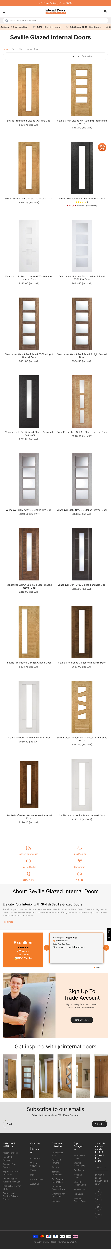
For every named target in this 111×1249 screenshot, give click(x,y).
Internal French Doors (80, 1183)
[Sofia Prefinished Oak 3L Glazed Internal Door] (82, 401)
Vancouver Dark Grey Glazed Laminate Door (82, 584)
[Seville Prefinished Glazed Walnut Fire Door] (82, 632)
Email (99, 1167)
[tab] (4, 114)
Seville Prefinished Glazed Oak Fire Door (29, 120)
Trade (33, 1170)
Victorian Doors (78, 1176)
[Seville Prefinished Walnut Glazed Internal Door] (29, 785)
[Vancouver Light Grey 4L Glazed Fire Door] (29, 479)
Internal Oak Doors (79, 1157)
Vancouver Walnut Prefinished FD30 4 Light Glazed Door (29, 356)
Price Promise (79, 854)
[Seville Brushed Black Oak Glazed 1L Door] (82, 168)
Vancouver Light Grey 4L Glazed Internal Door (82, 509)
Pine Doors (79, 1170)
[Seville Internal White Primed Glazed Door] (82, 785)
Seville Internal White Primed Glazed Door (82, 815)
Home (5, 49)
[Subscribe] (104, 1167)
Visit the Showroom (35, 1164)
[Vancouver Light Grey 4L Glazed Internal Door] (82, 479)
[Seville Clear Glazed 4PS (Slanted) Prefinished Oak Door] (82, 707)
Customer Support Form (58, 1187)
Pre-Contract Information (58, 1180)
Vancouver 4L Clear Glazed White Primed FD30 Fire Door (82, 278)
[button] (47, 948)
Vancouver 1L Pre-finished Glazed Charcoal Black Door (29, 433)
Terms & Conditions (57, 1173)
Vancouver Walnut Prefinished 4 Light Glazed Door (82, 356)
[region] (76, 948)
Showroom (79, 867)
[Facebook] (98, 1192)
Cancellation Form (57, 1154)
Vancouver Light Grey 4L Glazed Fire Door (29, 509)
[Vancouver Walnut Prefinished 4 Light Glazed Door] (82, 324)
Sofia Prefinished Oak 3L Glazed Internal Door (82, 432)
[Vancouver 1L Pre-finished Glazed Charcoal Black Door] (29, 401)
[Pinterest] (98, 1200)
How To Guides (28, 867)
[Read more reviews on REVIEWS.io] (23, 958)
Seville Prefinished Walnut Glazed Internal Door (29, 817)
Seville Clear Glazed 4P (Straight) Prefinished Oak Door (82, 122)
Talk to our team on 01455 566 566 (55, 3)
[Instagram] (98, 1207)
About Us (34, 1184)
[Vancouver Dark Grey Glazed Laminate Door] (82, 554)
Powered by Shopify (67, 1242)
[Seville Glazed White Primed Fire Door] (29, 707)
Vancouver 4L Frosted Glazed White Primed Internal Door (29, 278)
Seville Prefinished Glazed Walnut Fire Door (82, 662)
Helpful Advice (29, 880)
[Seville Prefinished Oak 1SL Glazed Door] (29, 632)
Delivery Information (28, 854)
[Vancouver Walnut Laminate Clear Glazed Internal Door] (29, 554)
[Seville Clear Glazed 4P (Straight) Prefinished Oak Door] (82, 90)
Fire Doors (78, 1194)
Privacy (55, 1167)
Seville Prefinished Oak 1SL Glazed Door (29, 662)
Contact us (35, 1158)
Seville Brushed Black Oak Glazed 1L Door (82, 198)
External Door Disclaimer (58, 1195)
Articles (79, 880)
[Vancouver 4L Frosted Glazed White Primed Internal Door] (29, 246)
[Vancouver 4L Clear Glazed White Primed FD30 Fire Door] (82, 246)
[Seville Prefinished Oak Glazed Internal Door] (29, 168)
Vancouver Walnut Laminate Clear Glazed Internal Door (29, 586)
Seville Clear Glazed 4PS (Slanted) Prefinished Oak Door (82, 739)
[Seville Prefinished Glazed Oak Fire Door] (29, 90)
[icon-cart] (105, 11)
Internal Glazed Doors (80, 1199)
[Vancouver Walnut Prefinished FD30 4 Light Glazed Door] (29, 324)
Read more (8, 922)
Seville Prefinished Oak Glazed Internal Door (29, 198)
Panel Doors (79, 1189)
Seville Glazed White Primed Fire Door (29, 737)
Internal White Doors (79, 1164)
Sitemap (56, 1201)
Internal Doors (49, 1242)
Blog (32, 1175)
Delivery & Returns (56, 1161)
